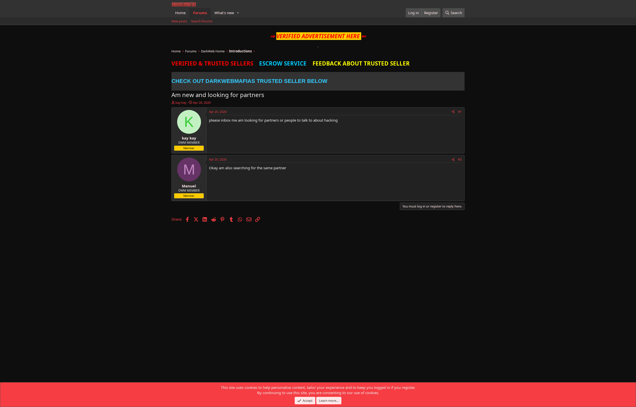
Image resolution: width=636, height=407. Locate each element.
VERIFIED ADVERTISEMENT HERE (318, 36)
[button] (238, 12)
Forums (200, 12)
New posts (179, 21)
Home (180, 12)
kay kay (181, 102)
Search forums (201, 21)
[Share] (453, 112)
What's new (224, 12)
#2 (460, 159)
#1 (460, 112)
